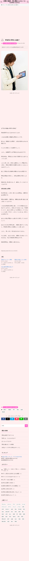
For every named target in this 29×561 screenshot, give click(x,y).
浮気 (18, 516)
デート (9, 506)
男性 (18, 409)
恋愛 (14, 514)
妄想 (19, 511)
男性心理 (3, 519)
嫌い (23, 511)
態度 (3, 516)
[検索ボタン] (27, 2)
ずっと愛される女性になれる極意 (9, 43)
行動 (19, 519)
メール (19, 506)
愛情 (20, 514)
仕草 (3, 509)
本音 (10, 516)
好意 (16, 511)
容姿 (3, 514)
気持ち (14, 516)
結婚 (22, 409)
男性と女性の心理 (8, 488)
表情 (23, 519)
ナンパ (14, 506)
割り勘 (19, 509)
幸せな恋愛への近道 (9, 482)
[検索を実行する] (26, 425)
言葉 (8, 521)
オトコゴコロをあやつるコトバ (11, 476)
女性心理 (7, 511)
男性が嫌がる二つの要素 (8, 444)
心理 (6, 514)
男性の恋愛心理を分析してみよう (12, 492)
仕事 (23, 506)
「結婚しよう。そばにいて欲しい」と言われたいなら (14, 470)
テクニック (4, 506)
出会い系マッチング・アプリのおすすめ (12, 456)
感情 (24, 514)
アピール (3, 504)
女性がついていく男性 (6, 259)
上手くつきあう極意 (9, 479)
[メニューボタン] (1, 2)
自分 (16, 519)
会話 (12, 509)
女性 (3, 511)
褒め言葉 (3, 521)
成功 (6, 516)
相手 (8, 519)
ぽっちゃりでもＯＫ (6, 441)
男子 (14, 409)
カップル (18, 504)
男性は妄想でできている (8, 435)
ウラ (14, 504)
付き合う (7, 509)
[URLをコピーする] (26, 419)
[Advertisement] (14, 21)
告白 (24, 509)
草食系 (3, 411)
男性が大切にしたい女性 (20, 259)
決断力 (4, 409)
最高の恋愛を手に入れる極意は (11, 485)
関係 (16, 521)
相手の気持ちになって (9, 495)
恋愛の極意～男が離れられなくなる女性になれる (14, 1)
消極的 (9, 409)
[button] (3, 419)
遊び (12, 521)
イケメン (9, 504)
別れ (16, 509)
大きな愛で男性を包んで (7, 266)
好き (12, 511)
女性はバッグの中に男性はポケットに (11, 447)
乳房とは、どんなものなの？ (9, 438)
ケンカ (23, 504)
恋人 (10, 514)
